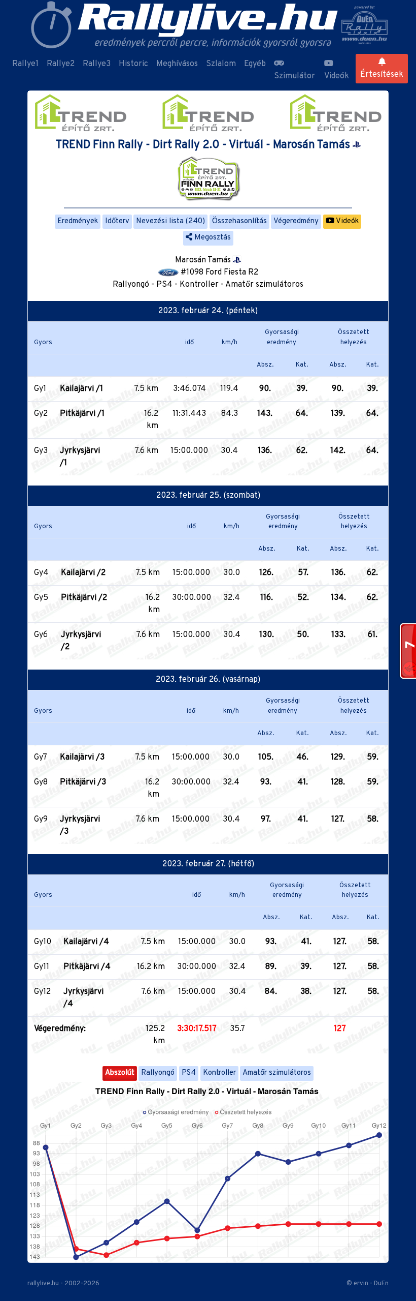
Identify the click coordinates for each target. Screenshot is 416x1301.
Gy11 (41, 967)
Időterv (117, 221)
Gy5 (41, 598)
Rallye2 (61, 64)
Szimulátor (294, 76)
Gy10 (42, 942)
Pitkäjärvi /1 (82, 414)
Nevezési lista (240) (170, 221)
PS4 (189, 1073)
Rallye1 (25, 64)
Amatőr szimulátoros (276, 1073)
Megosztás (211, 238)
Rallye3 (97, 64)
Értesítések (381, 75)
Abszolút (119, 1073)
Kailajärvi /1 (81, 389)
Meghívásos (177, 64)
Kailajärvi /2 (83, 573)
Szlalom (221, 64)
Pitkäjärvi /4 (87, 967)
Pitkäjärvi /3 (83, 782)
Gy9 (41, 819)
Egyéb (255, 64)
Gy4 (41, 573)
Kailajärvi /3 (82, 757)
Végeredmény (296, 221)
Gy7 (40, 757)
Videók (336, 76)
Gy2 (41, 414)
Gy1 (40, 389)
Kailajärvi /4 (86, 942)
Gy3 (41, 451)
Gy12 (42, 992)
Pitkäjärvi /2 (84, 598)
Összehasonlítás (239, 221)
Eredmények (77, 221)
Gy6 (41, 635)
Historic (133, 64)
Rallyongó (158, 1073)
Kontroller (219, 1073)
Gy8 (41, 782)
